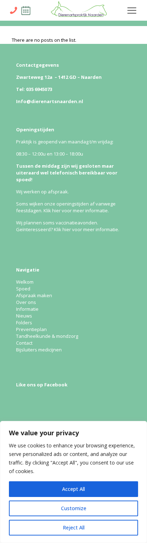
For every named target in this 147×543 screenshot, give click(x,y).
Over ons (26, 302)
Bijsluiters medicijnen (39, 349)
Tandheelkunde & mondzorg (47, 336)
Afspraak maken (34, 295)
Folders (24, 322)
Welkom (25, 282)
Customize (73, 508)
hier (56, 210)
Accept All (73, 489)
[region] (73, 482)
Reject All (74, 527)
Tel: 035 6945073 (34, 89)
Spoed (23, 288)
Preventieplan (31, 329)
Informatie (27, 309)
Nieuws (24, 316)
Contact (24, 343)
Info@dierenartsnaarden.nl (49, 101)
